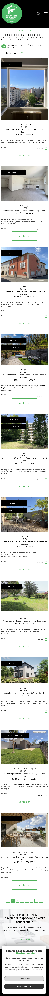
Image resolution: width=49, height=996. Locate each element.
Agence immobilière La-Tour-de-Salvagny (13, 30)
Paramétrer (24, 978)
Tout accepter (24, 986)
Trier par (11, 52)
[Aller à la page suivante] (41, 901)
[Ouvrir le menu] (45, 13)
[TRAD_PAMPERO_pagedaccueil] (12, 23)
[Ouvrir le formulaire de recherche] (38, 14)
